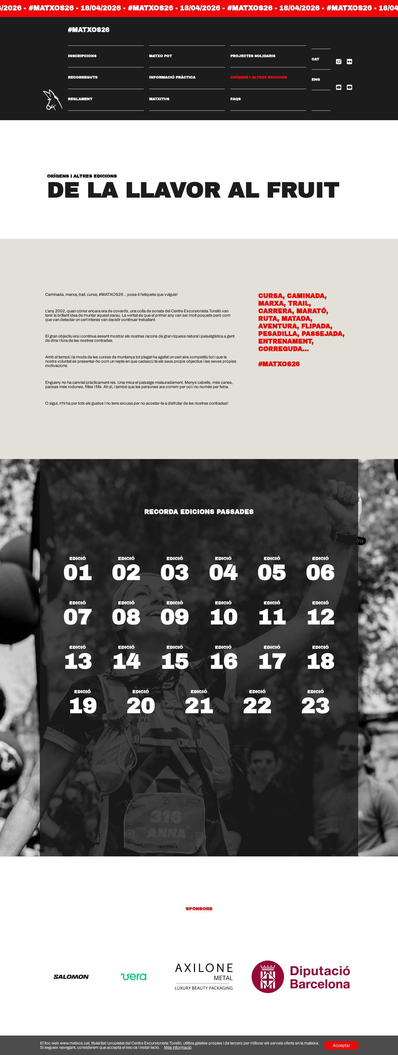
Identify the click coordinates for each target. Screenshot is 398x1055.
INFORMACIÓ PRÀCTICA (172, 77)
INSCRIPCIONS (82, 56)
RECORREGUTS (82, 77)
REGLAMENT (80, 99)
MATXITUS (159, 99)
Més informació (178, 1047)
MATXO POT (160, 56)
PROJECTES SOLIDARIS (252, 56)
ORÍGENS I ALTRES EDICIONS (258, 77)
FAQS (235, 99)
